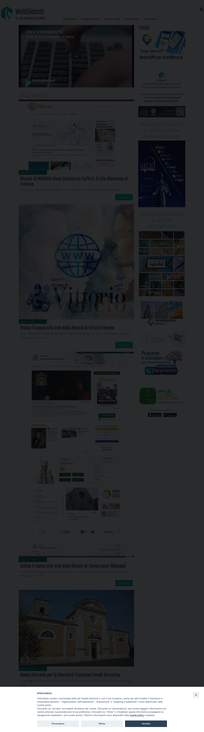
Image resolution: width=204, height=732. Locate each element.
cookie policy (137, 715)
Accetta (146, 723)
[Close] (196, 695)
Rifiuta (102, 723)
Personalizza (58, 723)
